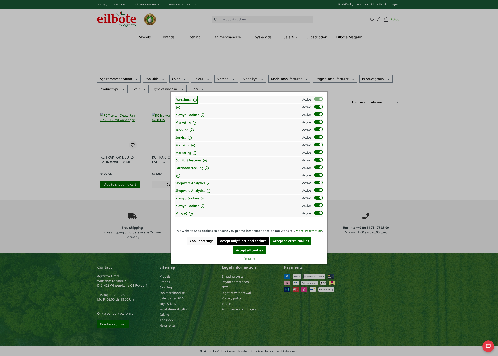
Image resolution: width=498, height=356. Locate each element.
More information (309, 231)
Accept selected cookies (291, 241)
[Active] (318, 99)
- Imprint (249, 258)
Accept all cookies (249, 250)
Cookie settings (201, 241)
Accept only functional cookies (243, 241)
